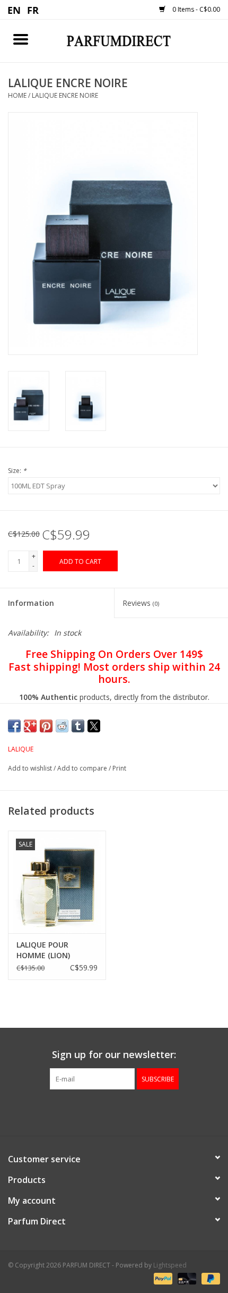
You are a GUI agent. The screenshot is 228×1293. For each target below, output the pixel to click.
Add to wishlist (31, 768)
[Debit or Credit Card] (186, 1278)
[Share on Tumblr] (78, 726)
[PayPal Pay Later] (209, 1278)
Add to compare (83, 768)
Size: (17, 470)
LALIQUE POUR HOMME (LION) (43, 950)
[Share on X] (93, 726)
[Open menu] (20, 38)
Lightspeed (170, 1265)
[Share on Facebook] (14, 726)
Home (17, 95)
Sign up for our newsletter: (114, 1054)
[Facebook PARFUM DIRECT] (104, 1111)
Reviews (140, 603)
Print (119, 768)
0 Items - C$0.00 (195, 9)
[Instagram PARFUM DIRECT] (123, 1111)
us (14, 9)
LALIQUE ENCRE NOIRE (65, 95)
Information (31, 603)
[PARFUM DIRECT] (135, 40)
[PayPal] (162, 1278)
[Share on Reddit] (62, 726)
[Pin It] (46, 726)
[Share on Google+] (30, 726)
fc (33, 9)
